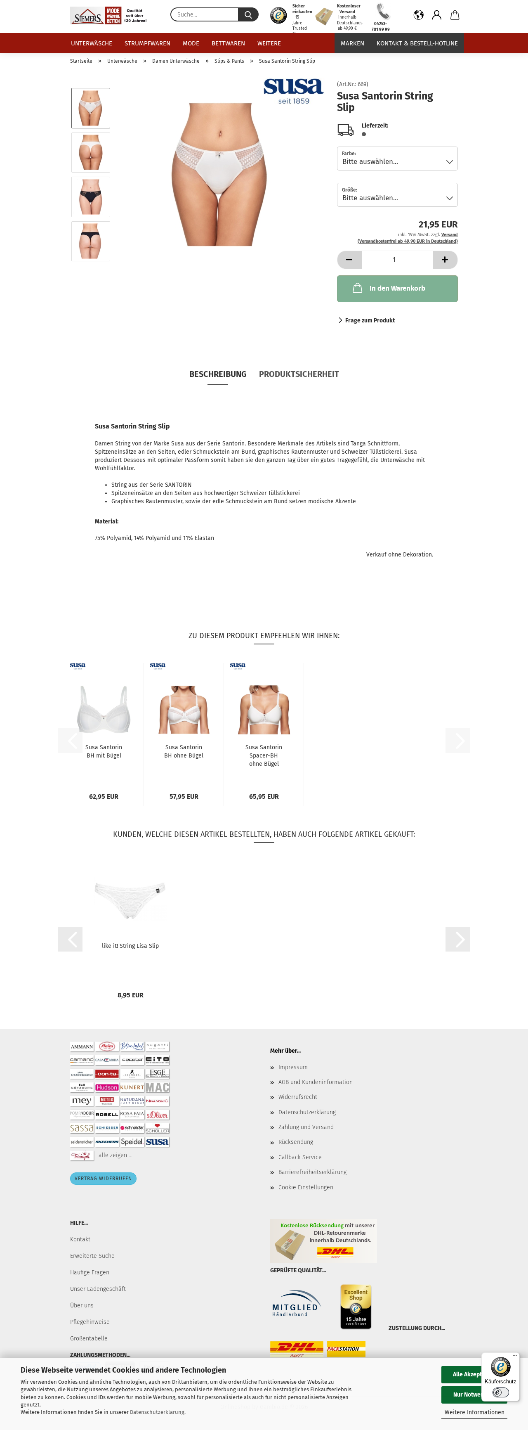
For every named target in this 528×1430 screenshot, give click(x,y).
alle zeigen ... (115, 1154)
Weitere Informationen (474, 1412)
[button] (419, 16)
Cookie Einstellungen (305, 1187)
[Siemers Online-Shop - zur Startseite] (111, 15)
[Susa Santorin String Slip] (221, 174)
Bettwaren (228, 43)
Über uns (82, 1305)
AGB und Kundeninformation (315, 1082)
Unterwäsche (91, 43)
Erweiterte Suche (92, 1256)
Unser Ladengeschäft (98, 1289)
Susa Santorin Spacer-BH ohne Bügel (263, 755)
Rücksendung (295, 1142)
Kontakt (80, 1239)
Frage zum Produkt (370, 320)
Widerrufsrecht (297, 1097)
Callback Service (300, 1157)
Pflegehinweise (90, 1322)
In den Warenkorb (397, 288)
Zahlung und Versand (306, 1127)
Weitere (269, 43)
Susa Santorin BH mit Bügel (103, 751)
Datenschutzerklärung (157, 1412)
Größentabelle (89, 1338)
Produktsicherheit (299, 374)
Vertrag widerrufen (103, 1178)
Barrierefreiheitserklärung (312, 1172)
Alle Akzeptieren (474, 1374)
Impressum (293, 1067)
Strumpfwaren (147, 43)
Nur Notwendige (474, 1394)
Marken (352, 43)
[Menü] (515, 1357)
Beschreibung (218, 374)
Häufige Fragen (89, 1272)
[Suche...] (248, 14)
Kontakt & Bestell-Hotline (417, 43)
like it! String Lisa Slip (130, 945)
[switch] (501, 1392)
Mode (191, 43)
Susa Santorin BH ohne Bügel (183, 751)
